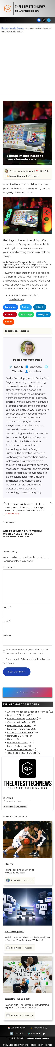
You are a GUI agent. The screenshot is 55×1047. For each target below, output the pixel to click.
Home (4, 28)
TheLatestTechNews (38, 1038)
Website (7, 635)
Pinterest (10, 314)
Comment (9, 567)
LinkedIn (40, 307)
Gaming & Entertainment (20, 732)
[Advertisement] (27, 65)
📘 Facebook (33, 367)
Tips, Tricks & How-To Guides (21, 752)
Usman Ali (15, 880)
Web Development (14, 931)
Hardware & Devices (17, 735)
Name (7, 607)
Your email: (8, 797)
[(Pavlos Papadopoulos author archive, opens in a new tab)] (28, 354)
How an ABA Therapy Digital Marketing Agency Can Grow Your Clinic (27, 1006)
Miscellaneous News (17, 742)
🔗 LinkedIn (16, 367)
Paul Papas (16, 948)
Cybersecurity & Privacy (19, 722)
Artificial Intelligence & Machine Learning (27, 711)
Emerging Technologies (19, 729)
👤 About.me (33, 371)
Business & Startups (17, 715)
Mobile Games (17, 28)
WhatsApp (26, 314)
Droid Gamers (16, 299)
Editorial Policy (12, 513)
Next (33, 692)
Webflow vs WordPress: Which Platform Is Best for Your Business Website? (27, 939)
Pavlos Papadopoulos (21, 171)
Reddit (8, 321)
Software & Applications (19, 749)
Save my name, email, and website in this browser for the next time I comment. (27, 651)
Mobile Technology (17, 746)
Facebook (10, 307)
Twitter (25, 307)
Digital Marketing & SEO (19, 725)
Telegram (43, 314)
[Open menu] (6, 20)
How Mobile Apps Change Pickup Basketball (19, 871)
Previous (24, 692)
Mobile (14, 330)
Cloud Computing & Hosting (22, 718)
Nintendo (24, 330)
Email (6, 621)
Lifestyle (11, 739)
